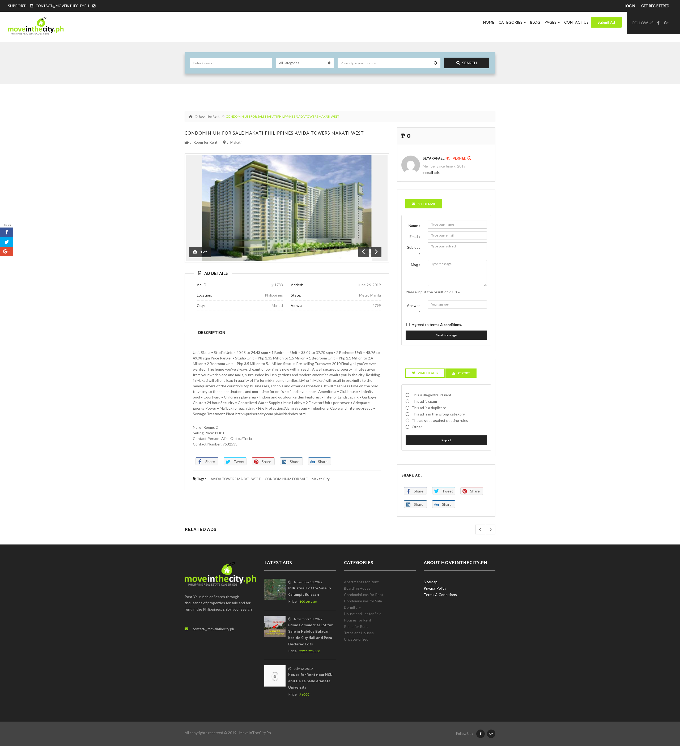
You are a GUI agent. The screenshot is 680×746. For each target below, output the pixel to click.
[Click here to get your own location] (435, 63)
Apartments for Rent (361, 582)
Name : (414, 225)
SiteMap (430, 582)
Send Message (446, 335)
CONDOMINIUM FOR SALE (286, 479)
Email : (415, 236)
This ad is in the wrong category (438, 414)
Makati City (321, 479)
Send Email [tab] (427, 204)
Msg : (415, 264)
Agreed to (437, 324)
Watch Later (428, 373)
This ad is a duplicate (429, 407)
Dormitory (352, 607)
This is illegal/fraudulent (432, 395)
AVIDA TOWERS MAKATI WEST (236, 479)
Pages (551, 22)
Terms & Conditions (440, 594)
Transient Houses (359, 633)
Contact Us (576, 22)
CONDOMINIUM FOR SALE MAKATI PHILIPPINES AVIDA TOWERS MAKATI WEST (274, 133)
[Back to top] (662, 712)
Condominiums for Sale (363, 601)
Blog (535, 22)
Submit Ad (606, 22)
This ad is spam (424, 401)
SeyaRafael (433, 159)
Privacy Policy (435, 588)
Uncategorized (356, 639)
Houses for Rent (357, 620)
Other (417, 427)
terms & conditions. (446, 324)
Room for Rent (209, 116)
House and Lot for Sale (362, 613)
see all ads (431, 172)
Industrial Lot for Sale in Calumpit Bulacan (309, 591)
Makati (235, 142)
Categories (511, 22)
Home (488, 22)
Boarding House (357, 588)
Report (446, 440)
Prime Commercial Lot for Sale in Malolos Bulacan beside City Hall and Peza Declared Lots (310, 635)
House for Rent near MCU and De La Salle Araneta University (310, 681)
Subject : (413, 250)
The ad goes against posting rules (440, 420)
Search (469, 63)
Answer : (413, 308)
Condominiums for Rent (363, 594)
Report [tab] (464, 373)
